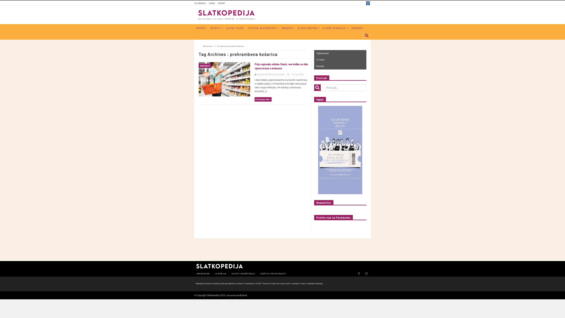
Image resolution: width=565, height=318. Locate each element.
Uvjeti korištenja (243, 273)
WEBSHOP (357, 28)
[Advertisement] (336, 249)
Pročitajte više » (263, 99)
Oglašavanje (200, 3)
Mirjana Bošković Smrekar (271, 74)
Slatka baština (307, 28)
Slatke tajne (235, 28)
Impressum (203, 273)
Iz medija (221, 273)
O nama (212, 3)
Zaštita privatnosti (273, 273)
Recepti (215, 28)
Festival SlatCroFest (262, 28)
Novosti (205, 65)
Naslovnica (208, 46)
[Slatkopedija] (226, 15)
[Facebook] (363, 3)
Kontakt (221, 3)
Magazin (287, 28)
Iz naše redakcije (334, 28)
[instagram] (368, 3)
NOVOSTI (201, 28)
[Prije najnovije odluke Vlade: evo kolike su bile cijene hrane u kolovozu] (224, 79)
